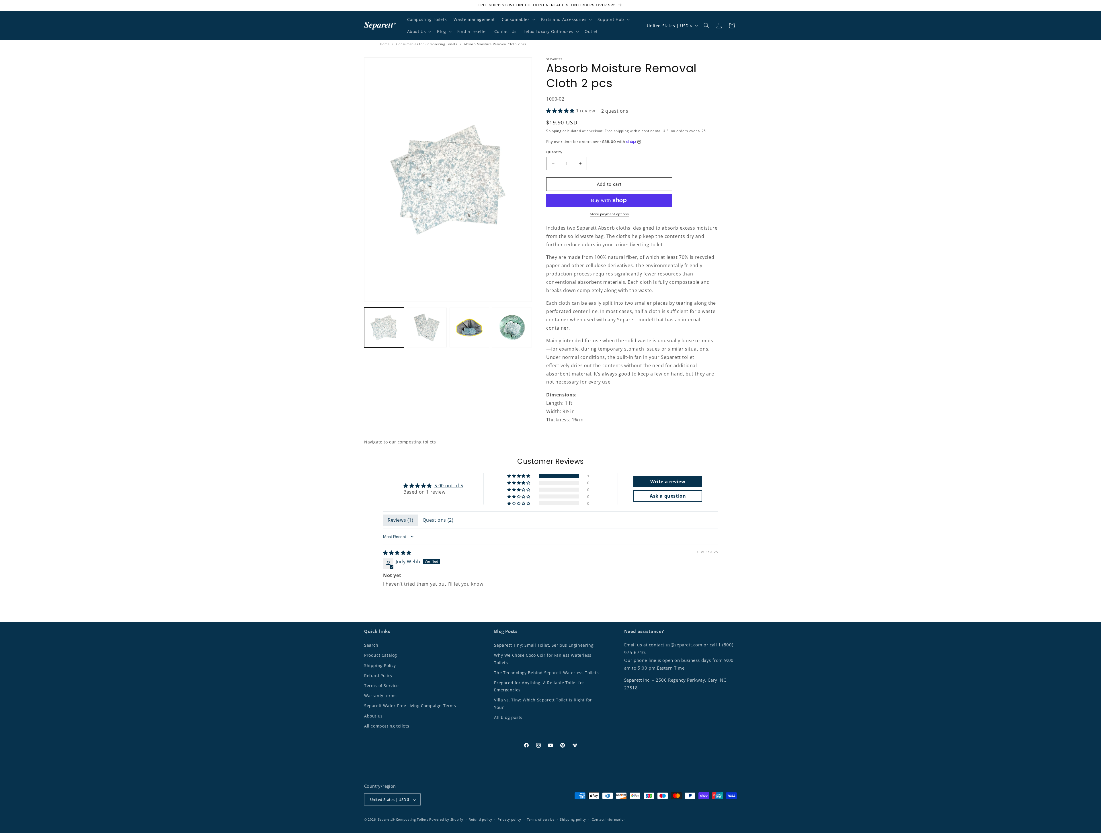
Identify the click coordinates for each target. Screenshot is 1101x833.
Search (371, 645)
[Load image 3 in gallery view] (469, 327)
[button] (518, 19)
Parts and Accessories (564, 19)
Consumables (516, 19)
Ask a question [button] (668, 496)
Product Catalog (380, 655)
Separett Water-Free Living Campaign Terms (410, 705)
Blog (441, 31)
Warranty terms (380, 695)
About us (373, 715)
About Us (416, 31)
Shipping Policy (380, 665)
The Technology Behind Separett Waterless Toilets (546, 672)
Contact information (609, 820)
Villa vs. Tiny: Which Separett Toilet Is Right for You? (543, 703)
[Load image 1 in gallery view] (384, 327)
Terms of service (541, 820)
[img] (397, 553)
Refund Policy (378, 675)
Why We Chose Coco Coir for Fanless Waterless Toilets (542, 658)
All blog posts (508, 717)
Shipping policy (573, 820)
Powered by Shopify (446, 820)
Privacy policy (509, 820)
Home (384, 44)
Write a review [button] (667, 481)
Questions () (438, 520)
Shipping (554, 130)
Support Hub (611, 19)
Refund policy (480, 820)
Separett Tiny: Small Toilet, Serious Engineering (544, 645)
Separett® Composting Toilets (403, 820)
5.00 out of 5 (448, 485)
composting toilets (417, 442)
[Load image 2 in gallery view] (427, 327)
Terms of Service (381, 685)
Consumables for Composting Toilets (426, 44)
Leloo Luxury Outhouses (548, 31)
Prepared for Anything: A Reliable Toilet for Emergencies (539, 686)
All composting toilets (386, 725)
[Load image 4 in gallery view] (512, 327)
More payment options (609, 214)
